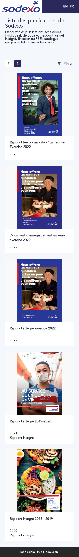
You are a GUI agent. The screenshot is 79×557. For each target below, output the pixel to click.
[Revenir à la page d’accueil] (21, 6)
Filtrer (68, 64)
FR (72, 6)
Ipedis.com (27, 551)
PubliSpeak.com (48, 551)
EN (65, 6)
